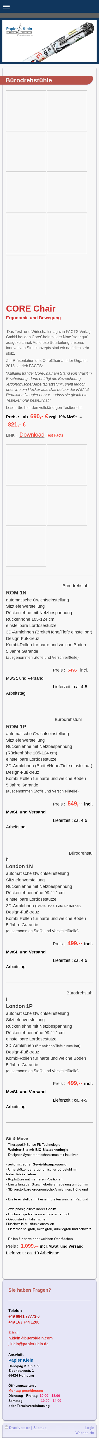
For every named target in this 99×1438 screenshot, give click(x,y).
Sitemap (40, 1428)
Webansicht (84, 1433)
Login (89, 1428)
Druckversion (19, 1428)
